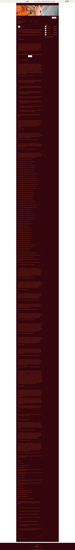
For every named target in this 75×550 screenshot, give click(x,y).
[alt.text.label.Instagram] (68, 1)
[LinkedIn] (67, 1)
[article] (30, 283)
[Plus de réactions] (21, 535)
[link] (20, 20)
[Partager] (41, 26)
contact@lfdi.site (37, 544)
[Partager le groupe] (57, 17)
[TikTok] (65, 1)
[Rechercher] (49, 18)
